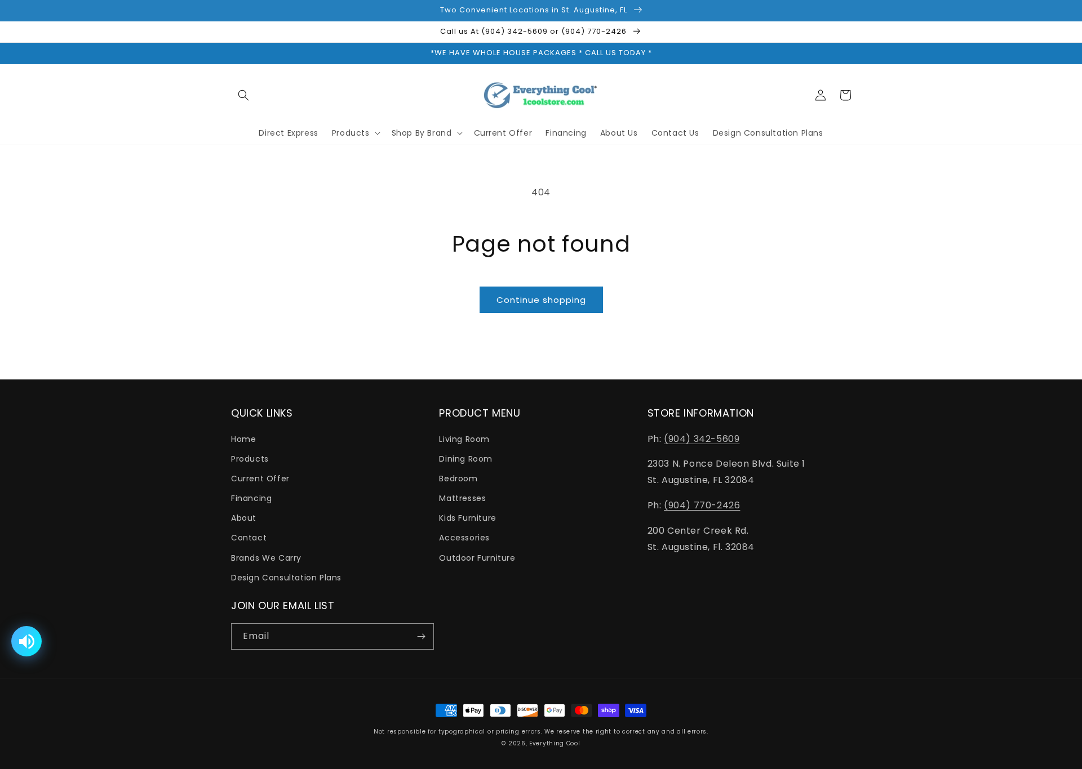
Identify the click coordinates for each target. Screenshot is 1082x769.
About (243, 518)
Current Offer (260, 478)
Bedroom (458, 478)
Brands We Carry (266, 558)
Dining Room (466, 458)
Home (243, 439)
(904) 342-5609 (701, 438)
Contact (249, 537)
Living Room (464, 439)
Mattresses (462, 498)
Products (250, 458)
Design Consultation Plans (286, 577)
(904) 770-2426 (702, 505)
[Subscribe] (421, 636)
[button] (243, 95)
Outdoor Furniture (477, 558)
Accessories (464, 537)
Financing (251, 498)
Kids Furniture (467, 518)
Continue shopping (541, 300)
